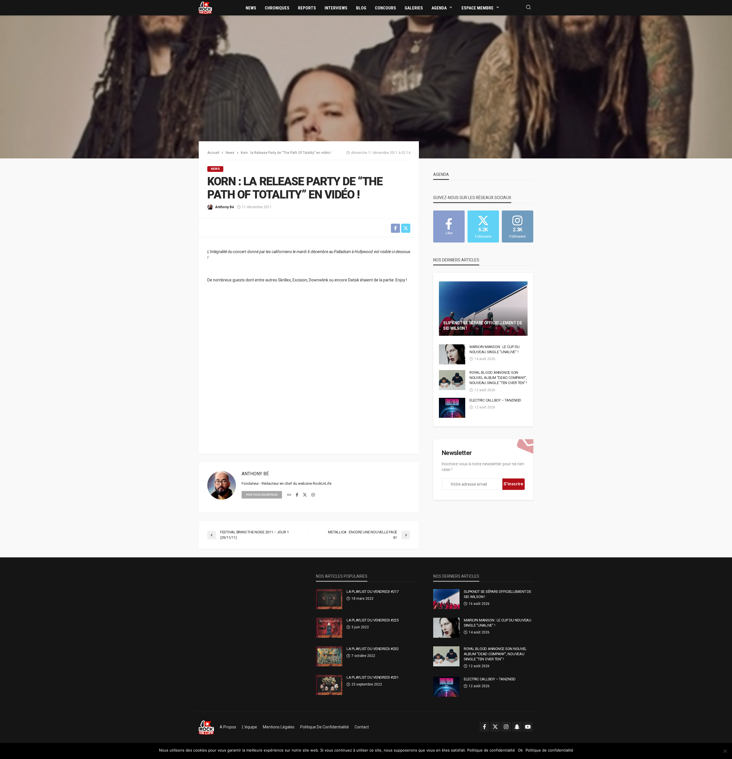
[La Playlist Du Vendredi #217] (329, 599)
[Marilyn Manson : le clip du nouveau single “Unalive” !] (452, 354)
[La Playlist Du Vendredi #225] (329, 628)
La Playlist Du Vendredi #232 (373, 649)
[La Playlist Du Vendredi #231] (329, 685)
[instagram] (313, 495)
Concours (385, 8)
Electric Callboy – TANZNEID (495, 400)
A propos (228, 727)
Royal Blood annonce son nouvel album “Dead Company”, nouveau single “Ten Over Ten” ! (498, 377)
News (251, 8)
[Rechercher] (528, 7)
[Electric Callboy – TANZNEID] (452, 408)
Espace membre (478, 8)
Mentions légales (279, 727)
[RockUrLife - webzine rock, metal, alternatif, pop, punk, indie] (205, 7)
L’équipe (249, 727)
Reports (307, 8)
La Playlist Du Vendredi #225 (373, 620)
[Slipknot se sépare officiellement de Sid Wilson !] (483, 308)
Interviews (336, 8)
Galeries (414, 8)
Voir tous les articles (262, 494)
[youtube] (528, 727)
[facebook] (297, 495)
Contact (362, 727)
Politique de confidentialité (324, 727)
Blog (361, 8)
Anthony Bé (224, 207)
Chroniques (277, 8)
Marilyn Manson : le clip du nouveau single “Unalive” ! (495, 349)
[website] (289, 495)
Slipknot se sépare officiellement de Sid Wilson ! (482, 326)
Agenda (439, 8)
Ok (520, 750)
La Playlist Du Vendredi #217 (373, 591)
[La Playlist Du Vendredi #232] (329, 656)
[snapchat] (517, 727)
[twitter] (305, 495)
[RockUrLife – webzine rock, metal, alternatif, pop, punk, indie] (206, 727)
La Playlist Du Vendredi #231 (373, 677)
